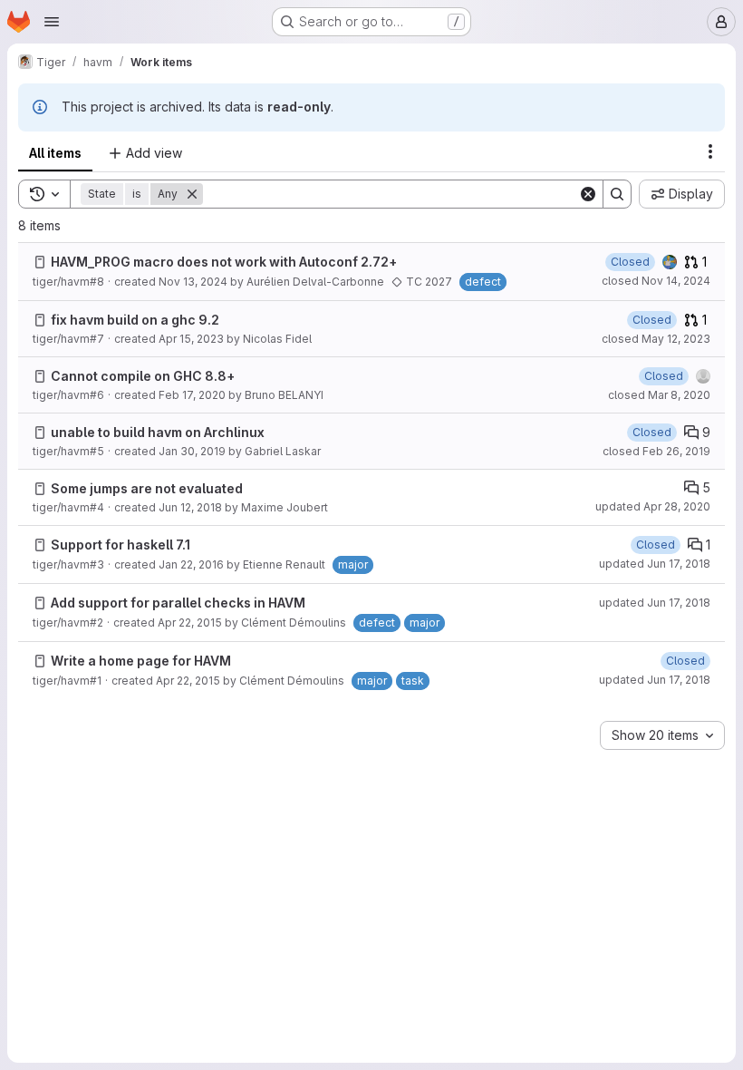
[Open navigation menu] (51, 21)
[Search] (617, 194)
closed (656, 280)
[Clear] (588, 194)
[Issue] (40, 262)
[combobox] (662, 735)
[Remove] (192, 194)
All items (55, 152)
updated (652, 506)
